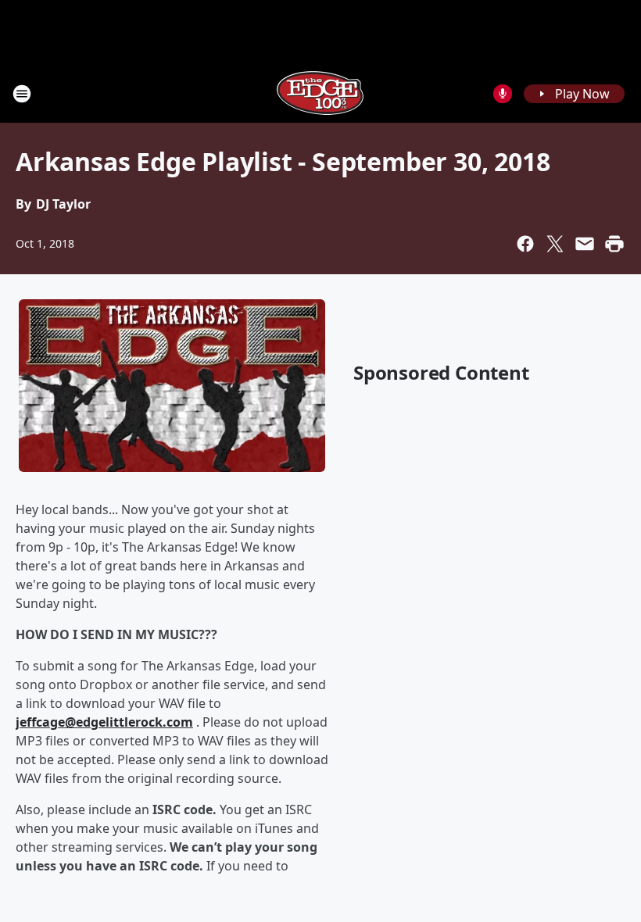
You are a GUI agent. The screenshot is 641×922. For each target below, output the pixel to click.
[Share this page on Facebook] (525, 244)
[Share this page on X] (555, 244)
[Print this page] (614, 244)
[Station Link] (320, 93)
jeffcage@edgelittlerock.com (104, 722)
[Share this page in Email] (585, 244)
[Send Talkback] (502, 93)
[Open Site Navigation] (22, 93)
